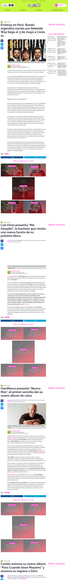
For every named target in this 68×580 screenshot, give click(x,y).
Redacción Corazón (16, 65)
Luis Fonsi (9, 240)
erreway (6, 153)
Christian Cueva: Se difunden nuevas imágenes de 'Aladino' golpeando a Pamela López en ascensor (62, 65)
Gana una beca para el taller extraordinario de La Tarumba (34, 371)
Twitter (35, 157)
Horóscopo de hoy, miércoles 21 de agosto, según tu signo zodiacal (62, 58)
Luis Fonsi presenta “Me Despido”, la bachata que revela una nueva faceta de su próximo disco (12, 170)
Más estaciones (43, 0)
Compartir (13, 157)
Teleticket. (24, 578)
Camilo (9, 575)
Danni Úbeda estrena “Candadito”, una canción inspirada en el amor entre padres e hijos (12, 207)
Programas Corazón (57, 10)
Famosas (7, 10)
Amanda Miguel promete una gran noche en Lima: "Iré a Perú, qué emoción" (34, 546)
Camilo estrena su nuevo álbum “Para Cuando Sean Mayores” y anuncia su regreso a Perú (23, 189)
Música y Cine (7, 22)
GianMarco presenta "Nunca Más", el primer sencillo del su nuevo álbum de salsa (34, 171)
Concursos (39, 10)
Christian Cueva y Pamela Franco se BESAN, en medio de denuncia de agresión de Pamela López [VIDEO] (62, 51)
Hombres (22, 10)
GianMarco (7, 492)
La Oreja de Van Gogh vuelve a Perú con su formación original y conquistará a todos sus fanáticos (35, 207)
